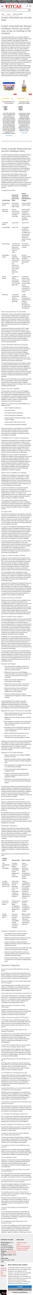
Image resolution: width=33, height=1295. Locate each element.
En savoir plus (9, 135)
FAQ (2, 1274)
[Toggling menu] (2, 6)
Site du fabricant (5, 1270)
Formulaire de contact (11, 1253)
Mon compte (27, 6)
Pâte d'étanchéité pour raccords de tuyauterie (8, 102)
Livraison (18, 1244)
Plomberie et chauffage (17, 14)
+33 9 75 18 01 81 (11, 1251)
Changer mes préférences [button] (19, 1292)
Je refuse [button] (20, 1289)
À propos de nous (5, 1268)
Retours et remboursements (23, 1246)
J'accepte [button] (20, 1286)
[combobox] (16, 10)
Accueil (2, 14)
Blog (2, 1272)
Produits (8, 14)
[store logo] (13, 6)
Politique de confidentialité (22, 1248)
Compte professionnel (21, 1250)
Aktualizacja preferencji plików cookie (2, 1293)
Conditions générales (21, 1242)
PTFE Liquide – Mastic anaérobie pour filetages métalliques (24, 102)
